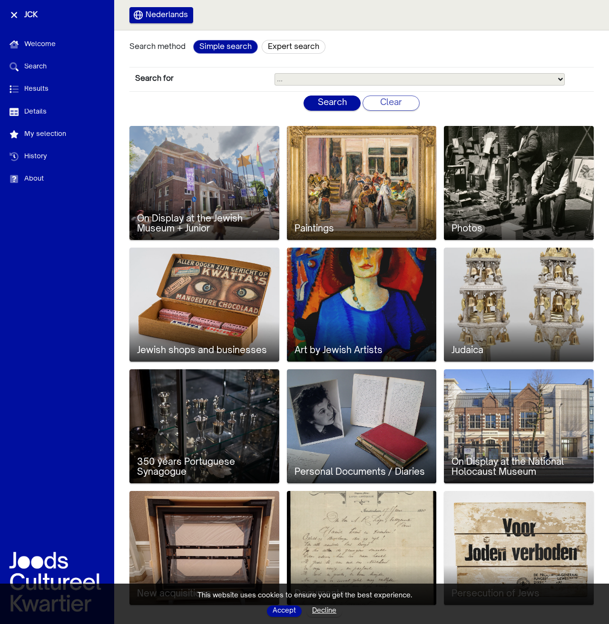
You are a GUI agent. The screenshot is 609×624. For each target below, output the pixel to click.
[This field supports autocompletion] (560, 79)
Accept (284, 610)
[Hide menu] (14, 14)
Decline (324, 610)
